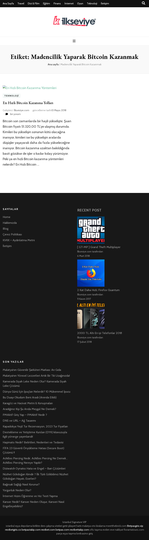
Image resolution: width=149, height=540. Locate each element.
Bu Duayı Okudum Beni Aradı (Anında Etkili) (30, 397)
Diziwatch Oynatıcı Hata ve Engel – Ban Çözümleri (34, 468)
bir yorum (15, 114)
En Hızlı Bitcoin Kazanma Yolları (28, 102)
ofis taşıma (96, 529)
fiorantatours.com (134, 529)
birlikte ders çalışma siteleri (47, 525)
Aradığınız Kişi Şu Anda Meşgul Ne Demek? (29, 409)
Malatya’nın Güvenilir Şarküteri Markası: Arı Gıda (32, 370)
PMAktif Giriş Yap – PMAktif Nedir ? (25, 415)
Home (6, 217)
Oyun (80, 3)
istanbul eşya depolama (19, 525)
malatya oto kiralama (93, 525)
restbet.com (48, 529)
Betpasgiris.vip (135, 525)
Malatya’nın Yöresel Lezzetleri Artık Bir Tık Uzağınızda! (36, 375)
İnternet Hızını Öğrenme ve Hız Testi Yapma (30, 496)
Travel (20, 3)
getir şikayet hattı (72, 525)
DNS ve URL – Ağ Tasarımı (19, 420)
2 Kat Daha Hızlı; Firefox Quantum (98, 290)
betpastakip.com (31, 529)
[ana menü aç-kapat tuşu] (74, 41)
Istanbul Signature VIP (74, 522)
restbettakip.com (79, 529)
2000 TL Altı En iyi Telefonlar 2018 (99, 333)
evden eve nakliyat (112, 529)
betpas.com (62, 529)
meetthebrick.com (116, 525)
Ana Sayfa (8, 3)
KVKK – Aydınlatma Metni (19, 240)
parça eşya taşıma (66, 533)
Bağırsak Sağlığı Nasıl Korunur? (21, 484)
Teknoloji (92, 3)
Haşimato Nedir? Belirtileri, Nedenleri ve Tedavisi (33, 442)
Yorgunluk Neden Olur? (17, 490)
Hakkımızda (10, 222)
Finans (57, 3)
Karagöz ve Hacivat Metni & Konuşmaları (28, 403)
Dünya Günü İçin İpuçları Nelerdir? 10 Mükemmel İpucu (36, 391)
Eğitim (46, 3)
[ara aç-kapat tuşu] (143, 3)
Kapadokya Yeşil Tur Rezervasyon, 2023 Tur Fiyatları (35, 426)
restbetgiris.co (13, 529)
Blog (5, 228)
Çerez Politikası (12, 234)
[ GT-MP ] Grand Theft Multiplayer (98, 247)
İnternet (69, 3)
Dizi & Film (33, 3)
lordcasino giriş (84, 533)
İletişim (105, 3)
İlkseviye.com (21, 110)
